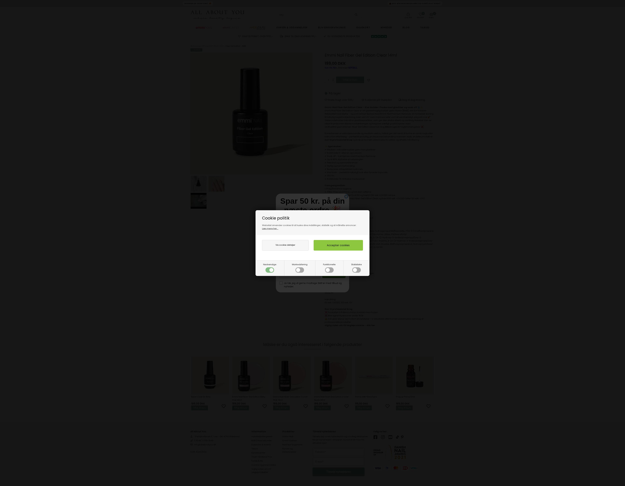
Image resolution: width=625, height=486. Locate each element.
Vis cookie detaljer (285, 244)
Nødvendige (269, 264)
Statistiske (356, 264)
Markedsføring (299, 264)
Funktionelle (329, 264)
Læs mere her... (270, 228)
